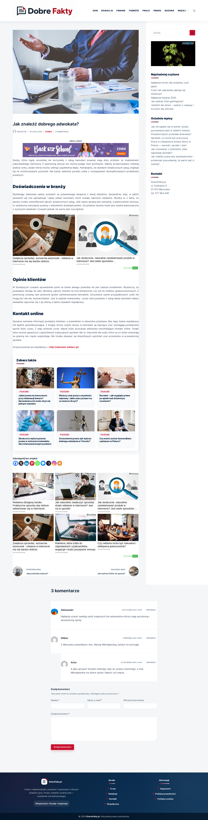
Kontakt (113, 799)
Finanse (120, 10)
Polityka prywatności (165, 794)
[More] (59, 463)
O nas (113, 788)
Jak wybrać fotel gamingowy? (167, 101)
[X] (21, 463)
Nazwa (55, 700)
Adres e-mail (94, 700)
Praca (146, 10)
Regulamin (165, 788)
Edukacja (107, 10)
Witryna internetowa (134, 700)
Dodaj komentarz (60, 713)
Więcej (182, 10)
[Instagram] (54, 463)
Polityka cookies (165, 799)
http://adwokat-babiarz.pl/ (64, 347)
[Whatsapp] (37, 463)
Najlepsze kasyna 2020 (163, 97)
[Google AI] (48, 463)
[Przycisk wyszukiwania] (192, 33)
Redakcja (113, 794)
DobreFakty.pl (93, 816)
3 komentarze (61, 132)
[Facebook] (15, 463)
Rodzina (169, 10)
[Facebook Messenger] (43, 463)
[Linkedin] (26, 463)
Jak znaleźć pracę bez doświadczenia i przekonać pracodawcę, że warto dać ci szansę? (172, 160)
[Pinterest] (32, 463)
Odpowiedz (151, 610)
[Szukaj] (194, 11)
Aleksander (67, 609)
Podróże (134, 10)
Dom (95, 10)
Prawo (157, 10)
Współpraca (113, 804)
